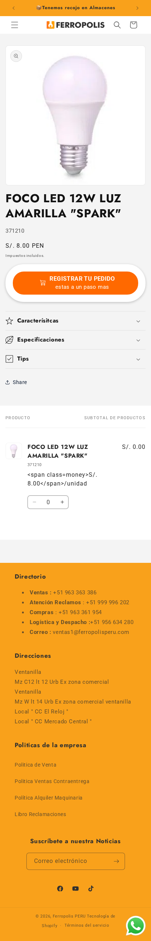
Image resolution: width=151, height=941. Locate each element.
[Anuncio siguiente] (137, 8)
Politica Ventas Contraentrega (52, 781)
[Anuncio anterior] (13, 8)
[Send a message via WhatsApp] (135, 925)
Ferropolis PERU (69, 916)
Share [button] (20, 382)
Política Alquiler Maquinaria (49, 798)
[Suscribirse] (116, 861)
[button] (15, 25)
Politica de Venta (35, 765)
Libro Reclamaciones (40, 814)
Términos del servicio (87, 925)
